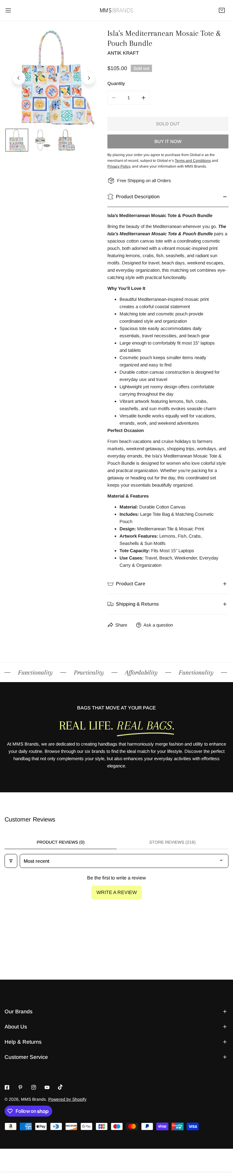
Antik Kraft (123, 53)
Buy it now (167, 141)
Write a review (116, 892)
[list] (54, 77)
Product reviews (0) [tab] (61, 842)
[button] (221, 10)
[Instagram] (33, 1087)
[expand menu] (8, 10)
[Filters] (11, 861)
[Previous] (18, 78)
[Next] (88, 78)
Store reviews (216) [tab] (172, 842)
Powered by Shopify (67, 1099)
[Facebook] (7, 1087)
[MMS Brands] (116, 10)
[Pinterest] (20, 1087)
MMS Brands (33, 1099)
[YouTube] (47, 1087)
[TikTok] (60, 1087)
